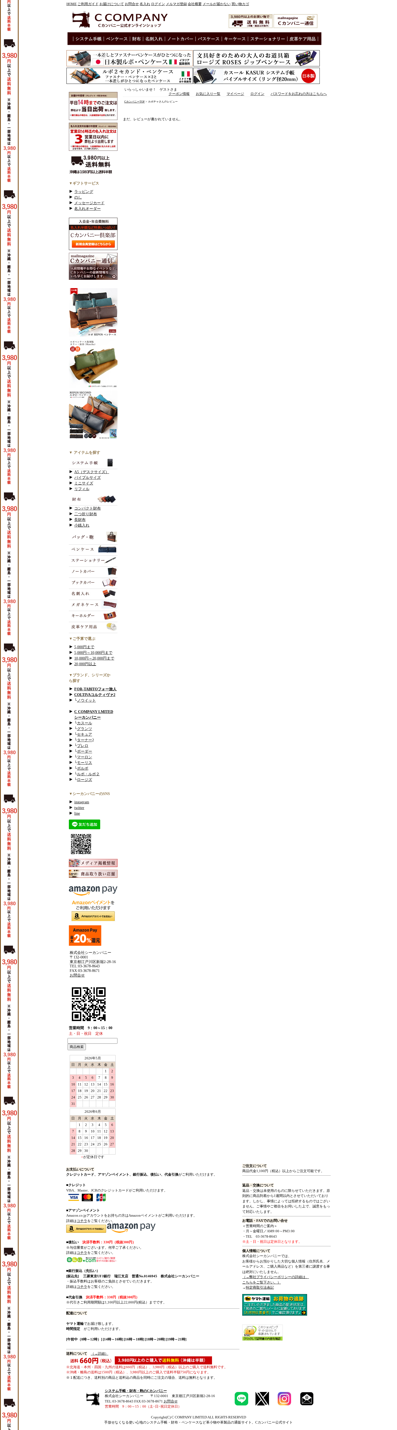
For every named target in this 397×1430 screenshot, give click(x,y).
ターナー (84, 740)
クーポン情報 (179, 94)
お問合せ (132, 4)
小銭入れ (81, 525)
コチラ (82, 1221)
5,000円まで (84, 647)
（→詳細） (99, 1353)
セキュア (84, 734)
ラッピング (83, 192)
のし (78, 197)
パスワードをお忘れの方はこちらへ (299, 94)
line (77, 813)
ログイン (158, 4)
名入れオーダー (87, 209)
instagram (81, 802)
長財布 (80, 520)
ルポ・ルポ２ (88, 774)
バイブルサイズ (87, 478)
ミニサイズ (83, 483)
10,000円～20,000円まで (94, 658)
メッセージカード (89, 203)
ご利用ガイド (88, 4)
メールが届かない (217, 4)
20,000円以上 (85, 664)
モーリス (84, 763)
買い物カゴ (240, 4)
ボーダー (84, 751)
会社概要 (195, 4)
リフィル (81, 489)
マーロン (84, 757)
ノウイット (86, 700)
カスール (84, 723)
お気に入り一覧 (208, 94)
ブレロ (82, 746)
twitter (79, 808)
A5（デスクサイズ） (91, 472)
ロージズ (84, 780)
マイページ (235, 94)
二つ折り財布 (85, 514)
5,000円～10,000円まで (93, 653)
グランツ (84, 729)
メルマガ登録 (176, 4)
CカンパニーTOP (134, 101)
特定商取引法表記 (260, 1287)
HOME (71, 4)
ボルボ (82, 768)
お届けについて (111, 4)
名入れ (145, 4)
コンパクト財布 (87, 508)
